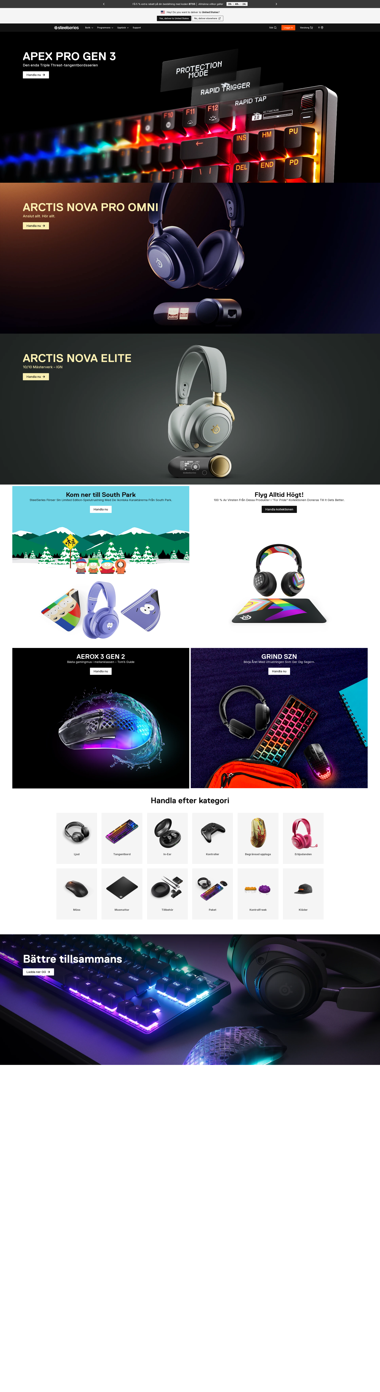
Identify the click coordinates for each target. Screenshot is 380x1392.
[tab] (273, 27)
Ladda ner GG (40, 972)
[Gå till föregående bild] (104, 4)
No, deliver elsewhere (205, 18)
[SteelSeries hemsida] (68, 27)
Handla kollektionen (281, 510)
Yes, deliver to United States (174, 18)
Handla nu (37, 75)
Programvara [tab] (103, 27)
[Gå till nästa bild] (276, 4)
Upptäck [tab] (121, 27)
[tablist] (107, 27)
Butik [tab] (87, 27)
